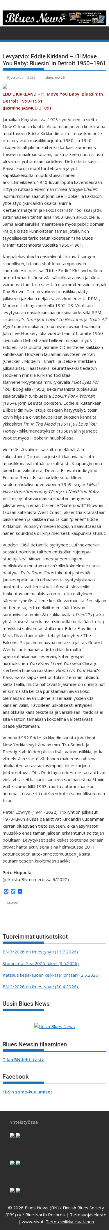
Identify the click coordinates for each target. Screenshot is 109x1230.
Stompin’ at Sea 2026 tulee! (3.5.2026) (41, 963)
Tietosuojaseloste (88, 1215)
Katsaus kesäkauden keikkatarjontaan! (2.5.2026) (51, 975)
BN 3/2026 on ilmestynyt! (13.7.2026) (40, 952)
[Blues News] (55, 23)
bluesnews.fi (55, 77)
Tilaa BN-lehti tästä (23, 1059)
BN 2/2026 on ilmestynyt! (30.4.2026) (40, 986)
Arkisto (12, 903)
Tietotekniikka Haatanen (70, 1221)
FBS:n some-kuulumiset (27, 1092)
